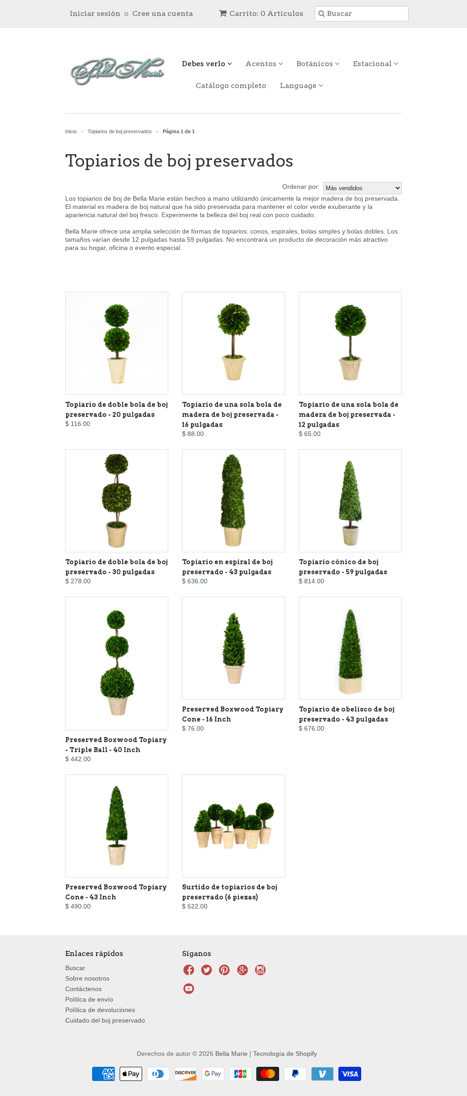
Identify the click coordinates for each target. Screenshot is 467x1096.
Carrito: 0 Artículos (266, 13)
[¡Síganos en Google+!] (244, 973)
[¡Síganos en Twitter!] (208, 973)
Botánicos (315, 63)
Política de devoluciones (100, 1009)
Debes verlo (204, 63)
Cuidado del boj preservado (105, 1020)
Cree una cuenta (162, 13)
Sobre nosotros (87, 978)
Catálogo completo (231, 85)
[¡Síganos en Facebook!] (190, 973)
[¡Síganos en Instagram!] (262, 973)
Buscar (75, 967)
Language (299, 85)
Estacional (373, 63)
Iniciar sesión (95, 13)
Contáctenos (83, 988)
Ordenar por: (301, 186)
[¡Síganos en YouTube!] (190, 991)
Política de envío (89, 999)
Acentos (261, 63)
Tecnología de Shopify (285, 1053)
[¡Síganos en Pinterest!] (226, 973)
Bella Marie (231, 1053)
